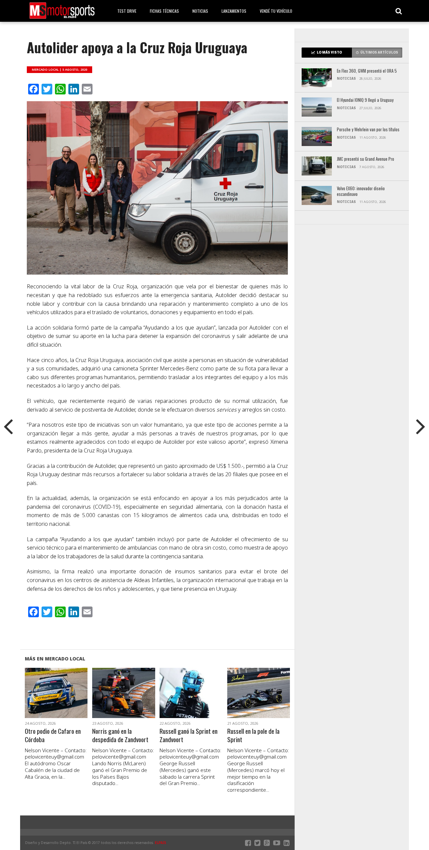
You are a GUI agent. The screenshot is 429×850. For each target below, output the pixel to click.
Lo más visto (329, 52)
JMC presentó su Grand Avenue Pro (365, 159)
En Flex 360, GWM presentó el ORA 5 (367, 71)
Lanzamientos (234, 11)
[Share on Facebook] (42, 701)
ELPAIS (160, 842)
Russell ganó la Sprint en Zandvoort (189, 735)
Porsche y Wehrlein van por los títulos (368, 130)
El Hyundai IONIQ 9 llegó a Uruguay (365, 100)
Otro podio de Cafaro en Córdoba (53, 735)
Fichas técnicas (164, 11)
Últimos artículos (379, 52)
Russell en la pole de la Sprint (253, 735)
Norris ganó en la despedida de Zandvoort (120, 735)
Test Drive (126, 11)
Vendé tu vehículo (276, 11)
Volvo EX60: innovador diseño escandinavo (361, 191)
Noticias (200, 11)
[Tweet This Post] (56, 701)
